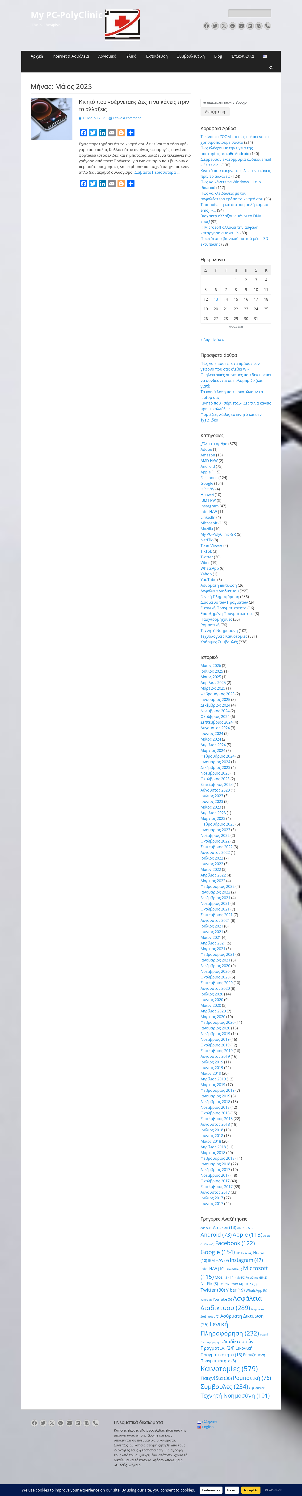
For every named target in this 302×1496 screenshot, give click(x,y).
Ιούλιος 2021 (212, 926)
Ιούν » (218, 339)
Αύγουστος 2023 (215, 790)
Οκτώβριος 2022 (215, 841)
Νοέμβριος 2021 (215, 903)
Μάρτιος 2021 (213, 948)
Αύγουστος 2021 (215, 920)
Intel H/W (209, 511)
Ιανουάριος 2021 (215, 960)
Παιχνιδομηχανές (216, 619)
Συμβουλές (224, 1386)
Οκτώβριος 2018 (215, 1113)
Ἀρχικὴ (37, 56)
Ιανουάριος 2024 (215, 761)
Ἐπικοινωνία (242, 56)
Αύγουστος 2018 (215, 1124)
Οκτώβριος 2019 (215, 1045)
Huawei (207, 494)
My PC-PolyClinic (67, 15)
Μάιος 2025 (211, 676)
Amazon (208, 455)
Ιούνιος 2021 (212, 931)
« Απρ (205, 339)
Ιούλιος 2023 (212, 795)
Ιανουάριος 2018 (215, 1164)
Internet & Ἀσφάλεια (70, 56)
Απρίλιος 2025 (213, 682)
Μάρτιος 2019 (213, 1084)
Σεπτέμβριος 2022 (217, 846)
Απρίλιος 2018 (213, 1147)
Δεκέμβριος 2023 (215, 767)
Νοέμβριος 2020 (215, 971)
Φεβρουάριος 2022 (218, 886)
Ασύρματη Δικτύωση (219, 585)
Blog (218, 56)
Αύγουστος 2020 (215, 988)
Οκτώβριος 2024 (215, 716)
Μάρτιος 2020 (213, 1016)
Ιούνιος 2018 (212, 1135)
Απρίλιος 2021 (213, 943)
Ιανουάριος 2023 (215, 829)
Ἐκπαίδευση (157, 56)
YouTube (208, 579)
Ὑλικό (131, 56)
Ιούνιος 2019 (212, 1067)
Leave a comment (127, 118)
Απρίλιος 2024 (213, 744)
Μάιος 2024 (211, 739)
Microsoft (209, 523)
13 (216, 299)
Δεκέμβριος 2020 (215, 965)
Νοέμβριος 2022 (215, 835)
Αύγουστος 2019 (215, 1056)
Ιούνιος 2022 (212, 863)
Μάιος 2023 (211, 807)
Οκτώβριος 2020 (215, 977)
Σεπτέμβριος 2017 (217, 1186)
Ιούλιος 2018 (212, 1130)
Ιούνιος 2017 (212, 1203)
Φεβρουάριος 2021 (218, 954)
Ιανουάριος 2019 (215, 1096)
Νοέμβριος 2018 (215, 1107)
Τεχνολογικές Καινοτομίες (224, 636)
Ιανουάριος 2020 (215, 1028)
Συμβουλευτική (191, 56)
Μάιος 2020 (211, 1005)
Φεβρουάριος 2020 (218, 1022)
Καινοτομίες (229, 1368)
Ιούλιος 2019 (212, 1062)
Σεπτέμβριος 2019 (217, 1050)
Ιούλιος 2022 (212, 858)
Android (208, 466)
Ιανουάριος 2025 (215, 699)
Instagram (210, 506)
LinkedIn (208, 517)
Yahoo (206, 574)
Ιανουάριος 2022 (215, 892)
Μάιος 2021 (211, 937)
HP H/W (207, 489)
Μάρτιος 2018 (213, 1152)
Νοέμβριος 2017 (215, 1175)
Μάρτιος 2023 (213, 818)
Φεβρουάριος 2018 (218, 1158)
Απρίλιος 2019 (213, 1079)
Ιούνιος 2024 (212, 733)
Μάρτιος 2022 (213, 880)
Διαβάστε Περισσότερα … (157, 172)
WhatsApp (210, 568)
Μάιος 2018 (211, 1141)
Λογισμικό (107, 56)
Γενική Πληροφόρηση (220, 596)
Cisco (209, 1244)
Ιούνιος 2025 (212, 671)
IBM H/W (208, 500)
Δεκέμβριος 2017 (215, 1169)
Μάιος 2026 (211, 665)
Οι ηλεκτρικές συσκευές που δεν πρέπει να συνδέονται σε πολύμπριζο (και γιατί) (236, 380)
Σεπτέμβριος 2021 (217, 914)
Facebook (209, 477)
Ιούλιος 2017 (212, 1198)
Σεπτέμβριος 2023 (217, 784)
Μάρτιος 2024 (213, 750)
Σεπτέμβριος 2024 (217, 722)
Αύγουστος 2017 (215, 1192)
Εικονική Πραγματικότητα (224, 608)
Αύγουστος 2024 (215, 727)
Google (207, 483)
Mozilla (207, 528)
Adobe (206, 449)
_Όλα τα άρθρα (214, 443)
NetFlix (207, 540)
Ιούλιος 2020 (212, 994)
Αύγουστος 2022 (215, 852)
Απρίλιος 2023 (213, 812)
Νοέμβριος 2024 (215, 710)
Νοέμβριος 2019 (215, 1039)
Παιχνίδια (216, 1378)
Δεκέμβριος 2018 (215, 1101)
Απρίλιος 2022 (213, 875)
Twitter (207, 557)
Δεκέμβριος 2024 (215, 705)
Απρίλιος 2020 (213, 1011)
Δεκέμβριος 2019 (215, 1033)
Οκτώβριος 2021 (215, 909)
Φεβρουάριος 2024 (218, 756)
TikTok (206, 551)
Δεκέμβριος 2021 (215, 897)
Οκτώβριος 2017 (215, 1181)
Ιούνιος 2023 (212, 801)
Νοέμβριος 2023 (215, 773)
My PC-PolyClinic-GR (218, 534)
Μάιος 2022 (211, 869)
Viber (205, 562)
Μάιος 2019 (211, 1073)
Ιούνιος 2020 (212, 999)
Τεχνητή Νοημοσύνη (219, 630)
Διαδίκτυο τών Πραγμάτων (224, 602)
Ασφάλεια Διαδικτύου (220, 591)
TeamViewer (211, 545)
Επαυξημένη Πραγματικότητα (227, 613)
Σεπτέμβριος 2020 (217, 982)
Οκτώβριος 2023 (215, 778)
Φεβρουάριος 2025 (218, 693)
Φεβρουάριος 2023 (218, 824)
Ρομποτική (210, 625)
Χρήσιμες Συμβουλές (219, 642)
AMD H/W (209, 460)
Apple (206, 472)
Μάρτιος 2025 (213, 688)
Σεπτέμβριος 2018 (217, 1118)
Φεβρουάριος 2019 (218, 1090)
